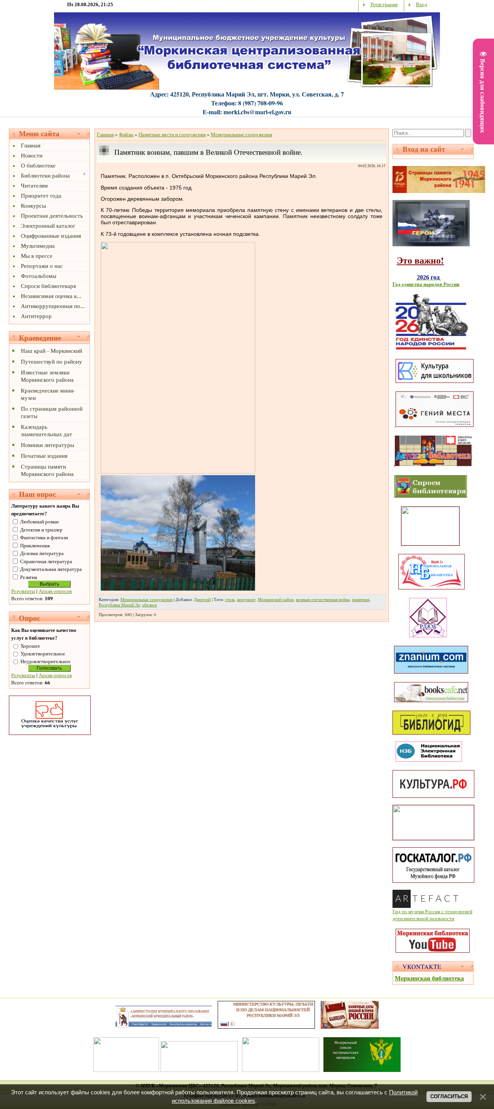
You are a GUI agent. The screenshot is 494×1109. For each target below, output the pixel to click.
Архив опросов (55, 591)
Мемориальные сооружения (241, 134)
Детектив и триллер (41, 529)
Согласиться (449, 1096)
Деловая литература (42, 553)
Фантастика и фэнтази (44, 537)
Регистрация (384, 4)
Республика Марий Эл (119, 605)
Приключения (35, 545)
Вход (421, 4)
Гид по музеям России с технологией (432, 911)
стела (230, 599)
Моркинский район (276, 599)
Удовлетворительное (42, 653)
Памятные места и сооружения (172, 134)
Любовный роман (39, 521)
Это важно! (420, 260)
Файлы (126, 134)
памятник (360, 599)
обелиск (149, 605)
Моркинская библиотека (429, 978)
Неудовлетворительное (45, 661)
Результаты (23, 591)
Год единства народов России (425, 284)
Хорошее (30, 645)
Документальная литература (51, 569)
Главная (105, 134)
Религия (28, 577)
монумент (246, 599)
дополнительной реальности (423, 918)
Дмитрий (202, 599)
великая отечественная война (323, 599)
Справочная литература (46, 561)
